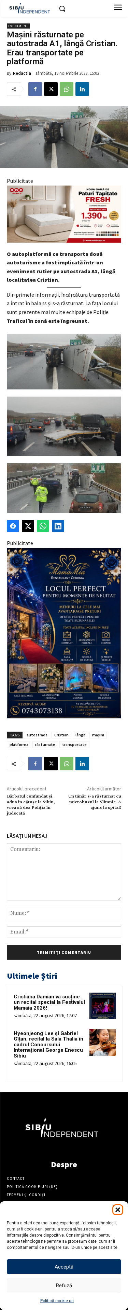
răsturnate (45, 744)
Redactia (22, 73)
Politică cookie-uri (57, 1300)
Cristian (61, 734)
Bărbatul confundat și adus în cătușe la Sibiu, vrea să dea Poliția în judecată (31, 805)
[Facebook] (35, 89)
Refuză (64, 1285)
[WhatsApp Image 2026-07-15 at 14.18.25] (64, 633)
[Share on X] (28, 526)
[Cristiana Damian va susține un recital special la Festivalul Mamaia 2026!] (102, 1006)
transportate (74, 744)
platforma (19, 744)
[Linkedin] (82, 89)
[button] (117, 1209)
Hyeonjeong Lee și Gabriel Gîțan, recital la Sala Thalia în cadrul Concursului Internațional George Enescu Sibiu (48, 1044)
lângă (80, 734)
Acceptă (64, 1267)
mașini (98, 734)
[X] (51, 89)
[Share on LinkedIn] (58, 526)
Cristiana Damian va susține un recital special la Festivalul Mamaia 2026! (49, 1002)
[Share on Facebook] (13, 526)
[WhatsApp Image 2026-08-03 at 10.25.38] (64, 214)
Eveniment (18, 26)
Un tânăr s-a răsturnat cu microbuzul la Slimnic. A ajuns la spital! (94, 802)
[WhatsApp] (66, 89)
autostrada (37, 734)
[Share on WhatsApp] (43, 526)
